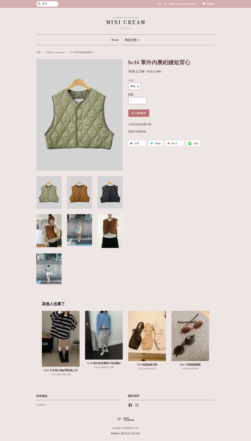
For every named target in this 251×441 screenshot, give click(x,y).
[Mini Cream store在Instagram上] (137, 406)
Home (115, 39)
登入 (159, 4)
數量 (130, 94)
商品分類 (131, 39)
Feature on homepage (55, 52)
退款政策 (135, 433)
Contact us (41, 404)
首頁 (38, 52)
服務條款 (115, 433)
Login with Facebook (186, 4)
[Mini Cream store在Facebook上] (130, 406)
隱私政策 (125, 433)
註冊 (171, 4)
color (131, 80)
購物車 (211, 4)
